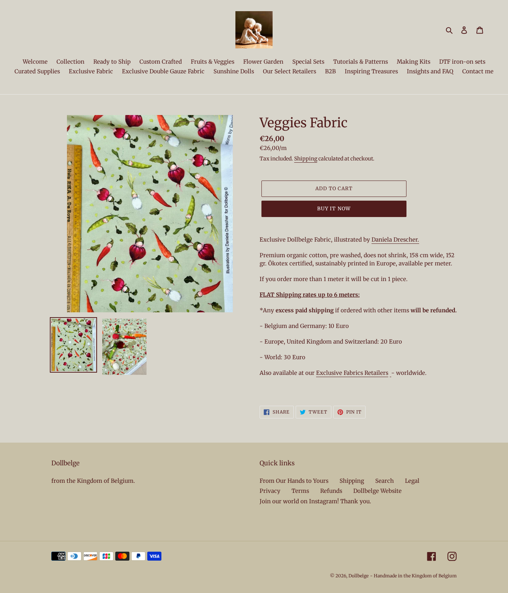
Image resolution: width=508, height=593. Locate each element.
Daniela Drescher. (395, 239)
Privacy (270, 490)
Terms (300, 490)
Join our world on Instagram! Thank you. (315, 501)
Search (384, 480)
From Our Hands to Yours (294, 480)
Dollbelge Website (377, 490)
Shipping (305, 158)
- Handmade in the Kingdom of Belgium (413, 575)
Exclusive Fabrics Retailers (352, 372)
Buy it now (333, 208)
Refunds (331, 490)
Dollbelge (358, 575)
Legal (412, 480)
